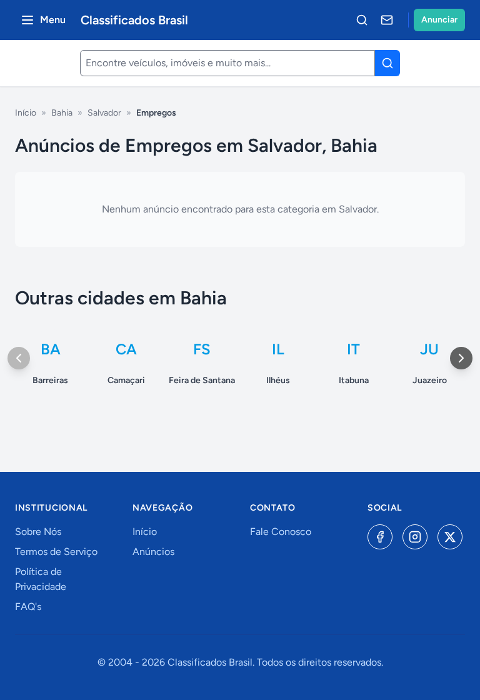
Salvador (104, 113)
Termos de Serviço (56, 552)
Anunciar (439, 19)
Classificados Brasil (134, 20)
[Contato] (387, 20)
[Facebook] (380, 536)
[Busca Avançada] (362, 20)
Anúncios (153, 552)
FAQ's (28, 606)
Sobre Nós (38, 532)
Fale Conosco (280, 532)
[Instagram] (415, 536)
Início (25, 113)
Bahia (61, 113)
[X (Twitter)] (450, 536)
